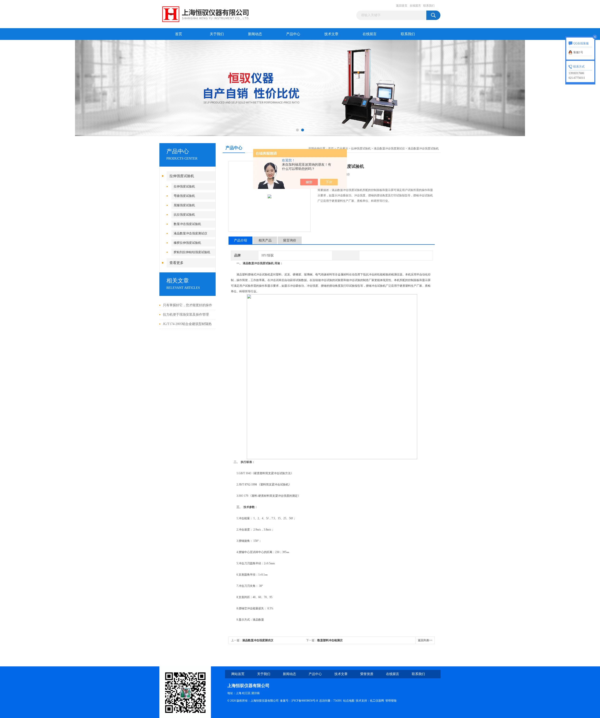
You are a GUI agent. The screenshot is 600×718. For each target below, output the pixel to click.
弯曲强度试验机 (184, 196)
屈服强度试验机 (184, 205)
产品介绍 (240, 240)
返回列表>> (425, 640)
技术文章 (331, 34)
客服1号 (578, 52)
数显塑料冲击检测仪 (330, 640)
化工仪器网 (377, 700)
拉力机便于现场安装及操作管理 (186, 314)
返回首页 (401, 5)
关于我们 (217, 34)
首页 (178, 34)
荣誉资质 (366, 674)
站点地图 (348, 700)
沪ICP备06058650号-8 (304, 700)
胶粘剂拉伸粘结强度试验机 (192, 252)
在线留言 (415, 5)
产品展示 (342, 148)
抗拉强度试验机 (184, 214)
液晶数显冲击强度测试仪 (190, 233)
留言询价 (289, 240)
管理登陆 (391, 700)
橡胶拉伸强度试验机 (187, 242)
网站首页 (237, 674)
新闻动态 (255, 34)
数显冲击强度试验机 (187, 224)
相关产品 (265, 240)
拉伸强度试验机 (181, 176)
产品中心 (293, 34)
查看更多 (176, 263)
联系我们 (429, 5)
